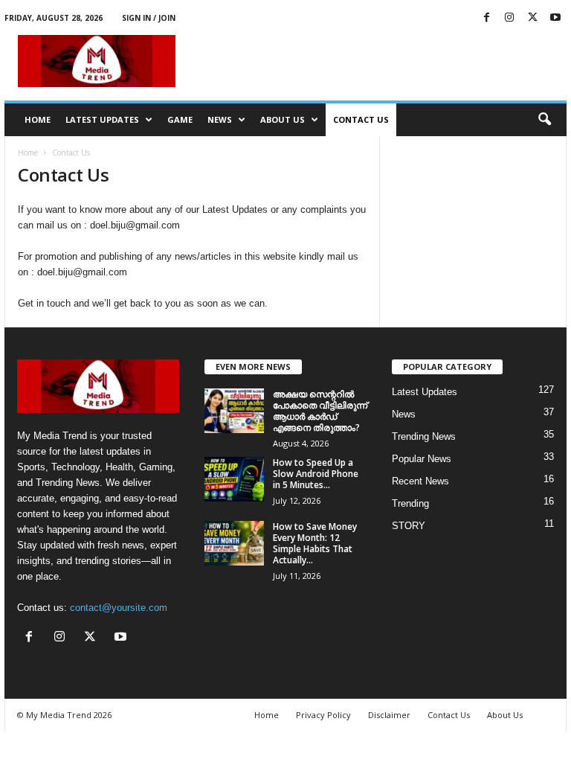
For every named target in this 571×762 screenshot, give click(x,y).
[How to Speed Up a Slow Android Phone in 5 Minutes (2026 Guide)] (234, 479)
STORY (408, 525)
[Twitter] (532, 18)
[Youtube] (555, 18)
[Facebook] (486, 18)
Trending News (424, 436)
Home (38, 119)
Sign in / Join (148, 18)
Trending (410, 503)
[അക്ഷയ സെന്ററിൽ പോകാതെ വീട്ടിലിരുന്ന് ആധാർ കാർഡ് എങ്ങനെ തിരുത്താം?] (234, 410)
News (219, 119)
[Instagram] (509, 18)
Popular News (421, 458)
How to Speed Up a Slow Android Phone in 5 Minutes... (315, 473)
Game (180, 119)
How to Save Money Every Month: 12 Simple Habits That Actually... (315, 543)
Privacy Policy (323, 714)
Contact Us (361, 119)
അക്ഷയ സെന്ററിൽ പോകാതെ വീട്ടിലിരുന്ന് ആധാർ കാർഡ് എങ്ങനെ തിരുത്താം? (320, 411)
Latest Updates (102, 119)
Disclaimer (389, 714)
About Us (282, 119)
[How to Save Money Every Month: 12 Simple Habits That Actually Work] (234, 543)
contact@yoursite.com (118, 607)
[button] (544, 119)
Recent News (420, 481)
